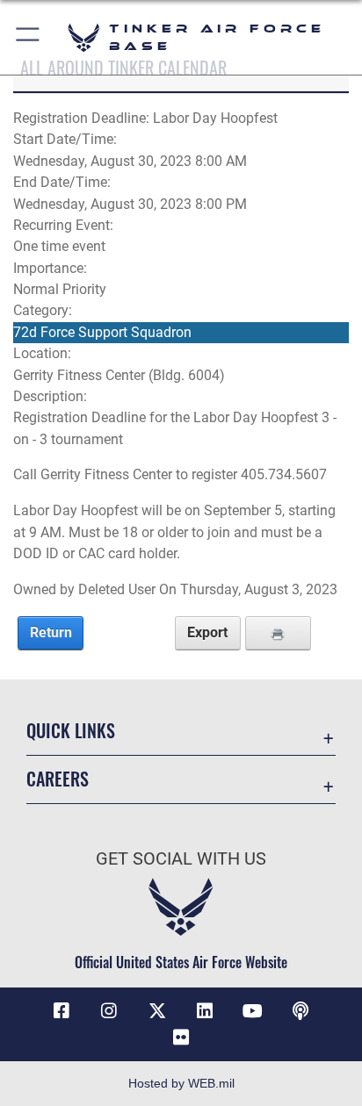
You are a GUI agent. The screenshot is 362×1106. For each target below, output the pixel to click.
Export (207, 632)
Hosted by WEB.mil (181, 1083)
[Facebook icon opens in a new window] (61, 1011)
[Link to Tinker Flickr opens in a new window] (181, 1037)
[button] (28, 37)
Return (51, 632)
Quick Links (70, 730)
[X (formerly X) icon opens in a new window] (157, 1011)
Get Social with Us (181, 859)
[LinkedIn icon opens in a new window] (205, 1011)
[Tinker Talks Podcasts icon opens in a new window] (300, 1011)
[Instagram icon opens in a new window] (109, 1011)
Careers (57, 779)
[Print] (278, 633)
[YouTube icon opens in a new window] (253, 1011)
